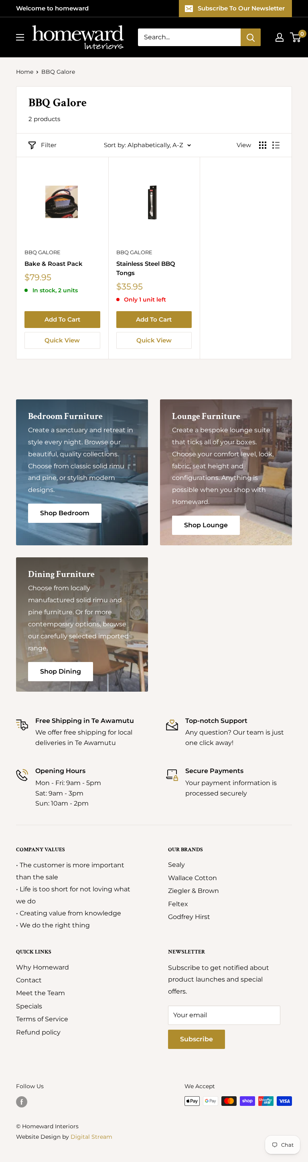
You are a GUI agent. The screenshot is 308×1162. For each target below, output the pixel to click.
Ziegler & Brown (193, 891)
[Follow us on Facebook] (21, 1101)
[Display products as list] (276, 145)
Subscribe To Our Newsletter (241, 8)
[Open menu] (20, 37)
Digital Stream (91, 1136)
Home (24, 71)
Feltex (178, 904)
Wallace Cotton (192, 878)
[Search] (251, 37)
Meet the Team (40, 993)
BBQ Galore (42, 252)
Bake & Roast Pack (53, 263)
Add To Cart (62, 319)
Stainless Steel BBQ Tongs (145, 268)
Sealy (176, 864)
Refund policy (38, 1032)
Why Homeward (42, 967)
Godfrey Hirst (189, 917)
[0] (296, 37)
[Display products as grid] (262, 145)
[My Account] (280, 37)
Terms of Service (42, 1019)
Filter (49, 145)
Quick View (62, 340)
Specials (29, 1006)
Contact (29, 980)
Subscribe (196, 1039)
